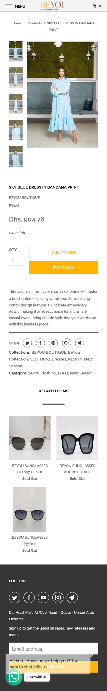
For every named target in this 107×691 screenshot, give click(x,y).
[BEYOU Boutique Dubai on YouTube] (44, 597)
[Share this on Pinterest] (53, 343)
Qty (13, 249)
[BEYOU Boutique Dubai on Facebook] (30, 597)
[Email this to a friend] (79, 343)
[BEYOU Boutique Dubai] (53, 6)
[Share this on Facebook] (39, 343)
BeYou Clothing (42, 373)
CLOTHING (40, 359)
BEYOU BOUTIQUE (24, 198)
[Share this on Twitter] (26, 343)
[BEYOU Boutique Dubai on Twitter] (16, 597)
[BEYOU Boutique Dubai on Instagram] (59, 597)
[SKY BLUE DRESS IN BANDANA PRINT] (62, 94)
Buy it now (63, 268)
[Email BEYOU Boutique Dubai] (73, 597)
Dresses (59, 359)
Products (35, 23)
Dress (63, 373)
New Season (81, 373)
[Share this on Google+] (66, 343)
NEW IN (75, 359)
